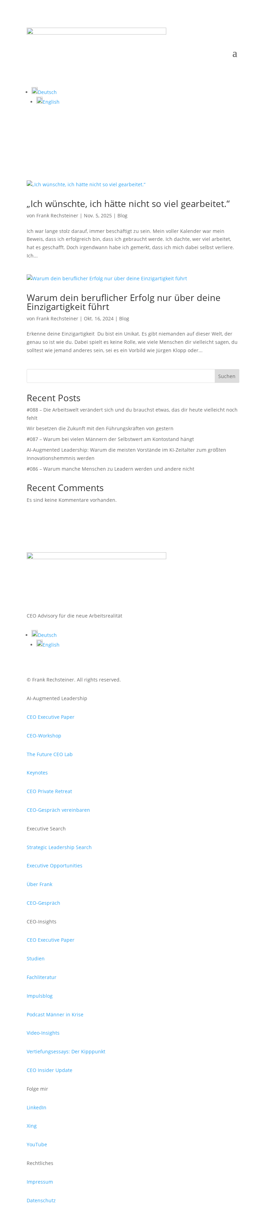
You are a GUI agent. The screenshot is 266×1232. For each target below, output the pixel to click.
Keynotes (37, 772)
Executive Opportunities (54, 865)
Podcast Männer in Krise (55, 1014)
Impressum (40, 1181)
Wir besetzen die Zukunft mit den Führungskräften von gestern (100, 428)
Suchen (227, 376)
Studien (36, 958)
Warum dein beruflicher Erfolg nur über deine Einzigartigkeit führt (124, 302)
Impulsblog (40, 996)
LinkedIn (36, 1107)
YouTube (37, 1144)
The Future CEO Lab (50, 754)
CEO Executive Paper (50, 717)
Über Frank (39, 884)
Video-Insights (43, 1032)
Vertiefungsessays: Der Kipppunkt (66, 1051)
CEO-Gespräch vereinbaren (58, 810)
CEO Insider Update (49, 1070)
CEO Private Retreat (49, 791)
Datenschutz (41, 1200)
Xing (32, 1125)
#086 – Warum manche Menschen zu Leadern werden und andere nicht (110, 468)
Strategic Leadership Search (59, 847)
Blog (122, 215)
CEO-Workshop (44, 735)
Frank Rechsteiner (57, 215)
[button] (44, 92)
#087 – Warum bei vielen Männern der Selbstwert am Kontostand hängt (110, 439)
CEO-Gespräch (43, 903)
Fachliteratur (41, 977)
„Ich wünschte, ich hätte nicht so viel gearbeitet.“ (128, 203)
